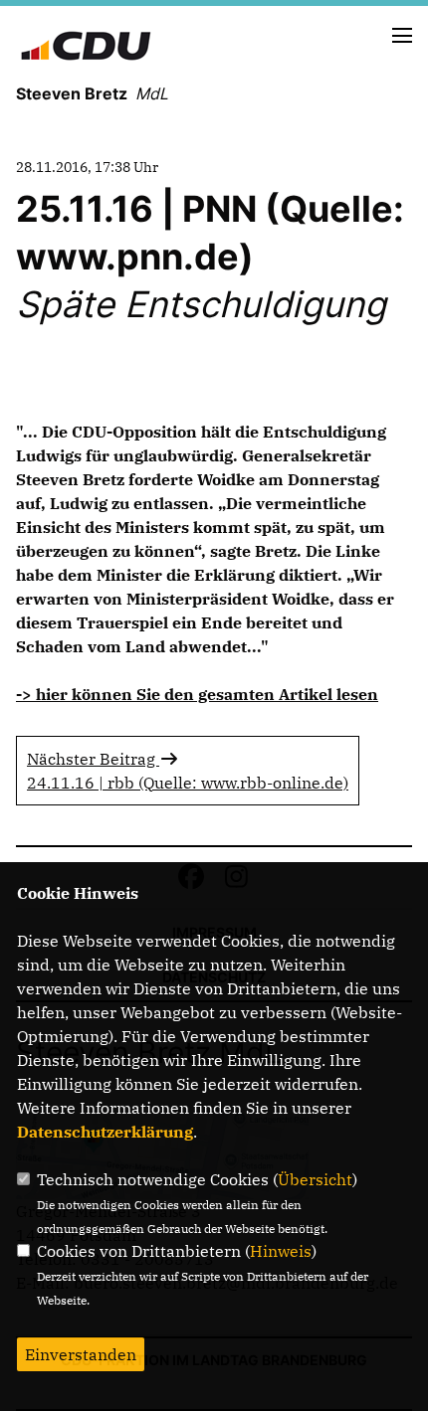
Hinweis (281, 1251)
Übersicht (315, 1179)
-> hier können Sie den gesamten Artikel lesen (197, 694)
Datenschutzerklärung (105, 1132)
